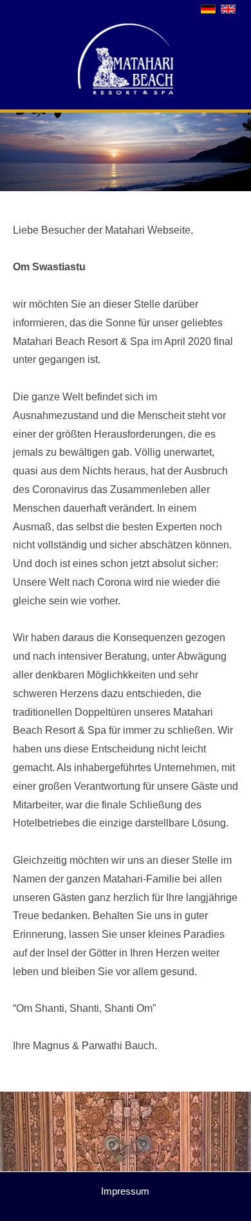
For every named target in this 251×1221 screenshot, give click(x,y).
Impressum (125, 1191)
